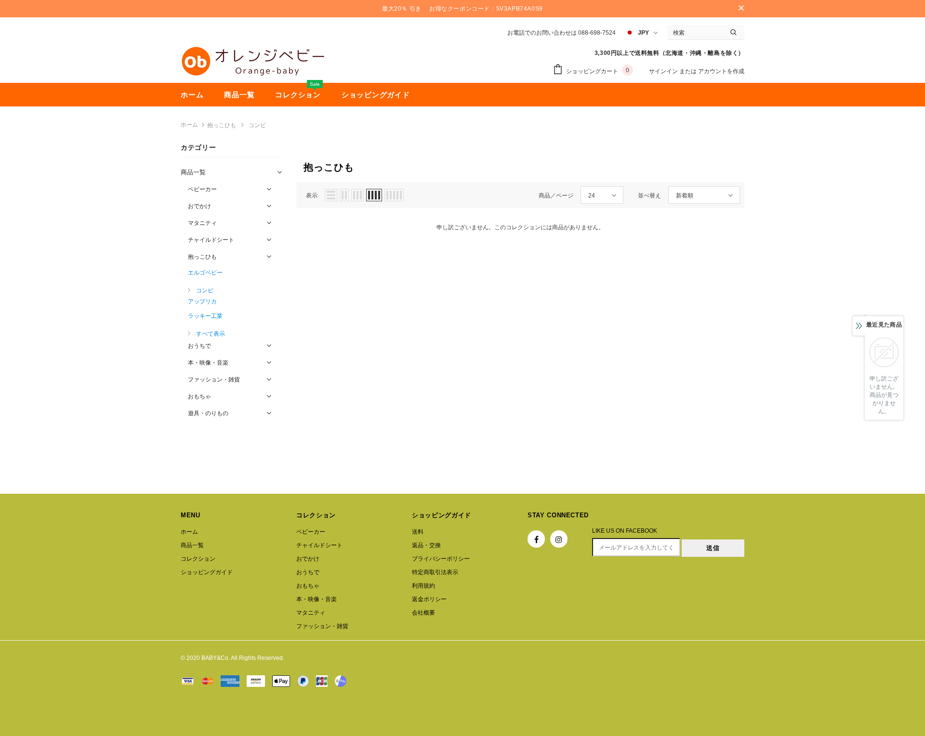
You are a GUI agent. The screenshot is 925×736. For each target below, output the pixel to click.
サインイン (664, 71)
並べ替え (649, 195)
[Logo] (253, 61)
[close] (741, 8)
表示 (311, 195)
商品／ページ (556, 195)
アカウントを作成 (721, 71)
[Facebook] (536, 539)
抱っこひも (221, 125)
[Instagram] (559, 539)
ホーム (189, 124)
